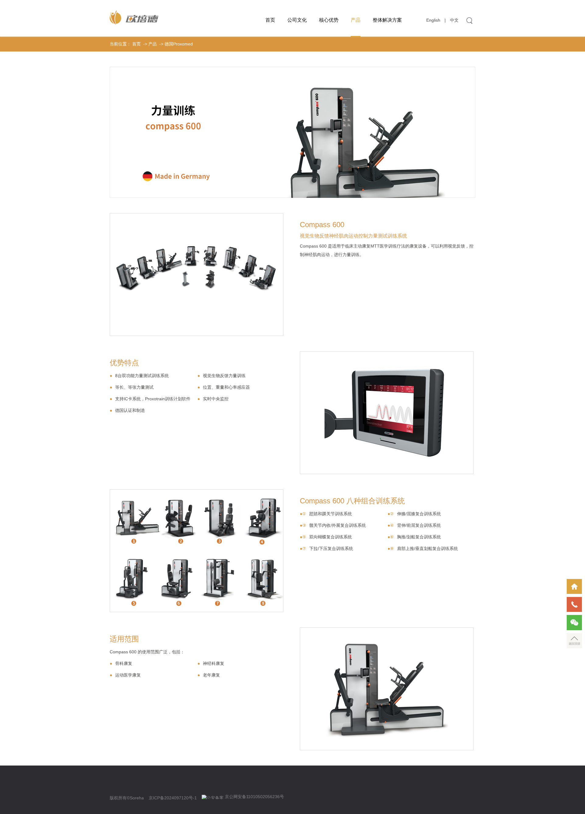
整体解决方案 (387, 20)
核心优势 (329, 20)
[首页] (574, 586)
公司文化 (297, 20)
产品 (355, 20)
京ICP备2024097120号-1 (173, 797)
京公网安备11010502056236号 (254, 796)
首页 (270, 20)
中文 (454, 20)
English (433, 20)
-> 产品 (149, 43)
